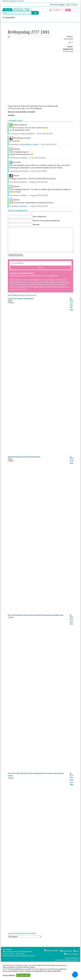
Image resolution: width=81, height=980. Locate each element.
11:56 (50, 134)
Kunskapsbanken (69, 51)
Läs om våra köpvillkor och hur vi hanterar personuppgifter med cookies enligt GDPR (32, 971)
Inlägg (27, 9)
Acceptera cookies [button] (23, 975)
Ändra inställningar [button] (9, 975)
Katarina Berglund (27, 134)
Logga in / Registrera (72, 4)
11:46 (46, 195)
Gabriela (24, 158)
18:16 (43, 158)
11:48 (46, 206)
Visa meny (9, 17)
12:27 (54, 144)
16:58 (45, 182)
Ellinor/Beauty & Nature (29, 144)
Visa (67, 10)
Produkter (17, 9)
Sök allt (7, 9)
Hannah (24, 182)
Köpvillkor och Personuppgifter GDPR (19, 956)
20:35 (45, 171)
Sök (35, 13)
